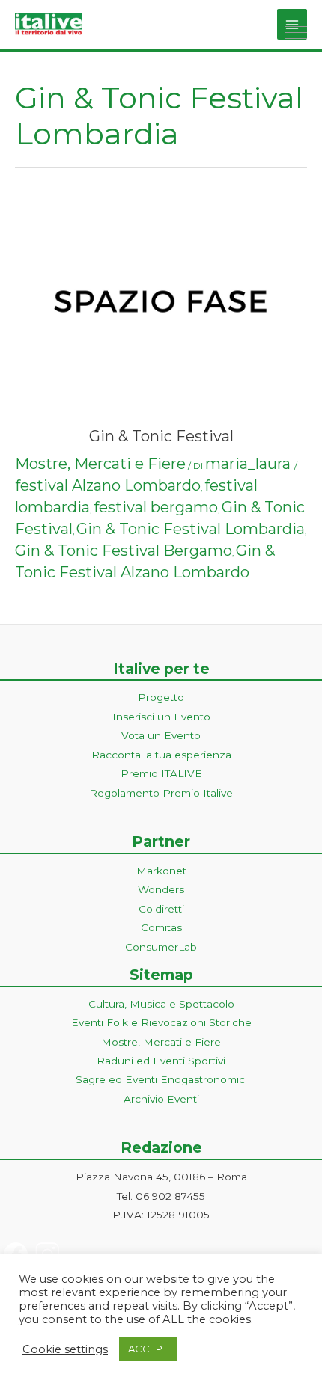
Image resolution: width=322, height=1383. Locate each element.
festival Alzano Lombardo (108, 485)
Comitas (161, 927)
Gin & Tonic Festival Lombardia (190, 529)
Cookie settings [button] (65, 1349)
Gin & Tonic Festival (161, 436)
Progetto (161, 697)
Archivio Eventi (161, 1099)
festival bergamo (156, 507)
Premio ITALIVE (161, 773)
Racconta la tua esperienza (161, 755)
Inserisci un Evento (161, 717)
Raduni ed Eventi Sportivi (161, 1061)
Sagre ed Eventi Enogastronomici (161, 1079)
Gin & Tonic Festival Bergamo (123, 550)
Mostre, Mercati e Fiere (100, 464)
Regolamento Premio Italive (161, 793)
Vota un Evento (161, 735)
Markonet (161, 871)
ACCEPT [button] (148, 1349)
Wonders (161, 889)
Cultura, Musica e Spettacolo (161, 1004)
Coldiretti (161, 909)
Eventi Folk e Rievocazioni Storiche (161, 1022)
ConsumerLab (161, 947)
